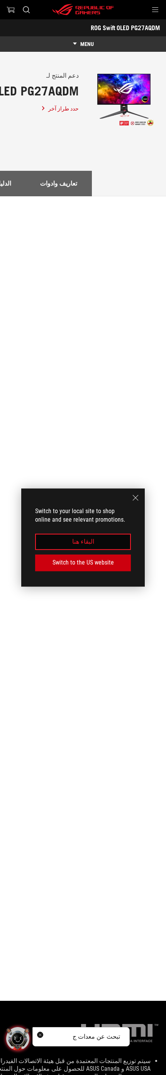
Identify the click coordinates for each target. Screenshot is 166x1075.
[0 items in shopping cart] (10, 9)
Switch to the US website (83, 562)
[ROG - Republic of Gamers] (83, 9)
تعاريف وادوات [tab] (58, 183)
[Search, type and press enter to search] (26, 9)
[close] (135, 497)
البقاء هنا (83, 541)
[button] (155, 9)
